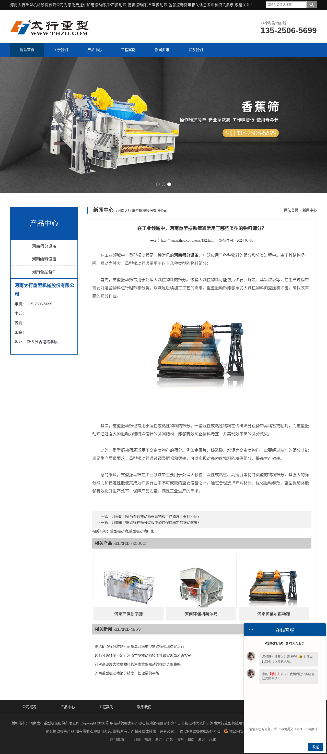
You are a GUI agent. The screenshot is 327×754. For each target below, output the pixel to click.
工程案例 (106, 707)
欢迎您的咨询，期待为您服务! (285, 643)
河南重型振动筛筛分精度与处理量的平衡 (127, 673)
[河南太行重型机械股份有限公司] (50, 36)
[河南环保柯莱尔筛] (201, 588)
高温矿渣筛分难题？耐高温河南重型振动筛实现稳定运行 (139, 646)
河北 (212, 739)
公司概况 (29, 707)
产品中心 (68, 707)
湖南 (190, 739)
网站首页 (291, 210)
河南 (137, 739)
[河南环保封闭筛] (129, 588)
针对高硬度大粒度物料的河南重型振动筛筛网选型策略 (138, 664)
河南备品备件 (44, 272)
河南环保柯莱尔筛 (201, 614)
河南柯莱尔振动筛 (273, 614)
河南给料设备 (44, 259)
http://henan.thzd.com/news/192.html (188, 240)
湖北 (201, 739)
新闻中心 (309, 210)
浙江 (158, 739)
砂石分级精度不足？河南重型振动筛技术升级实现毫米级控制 (143, 655)
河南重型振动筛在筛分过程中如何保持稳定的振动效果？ (156, 523)
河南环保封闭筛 (128, 614)
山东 (180, 739)
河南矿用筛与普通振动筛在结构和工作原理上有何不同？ (156, 516)
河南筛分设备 (44, 246)
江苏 (169, 739)
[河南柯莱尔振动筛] (274, 588)
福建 (147, 739)
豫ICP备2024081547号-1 (200, 731)
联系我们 (144, 707)
